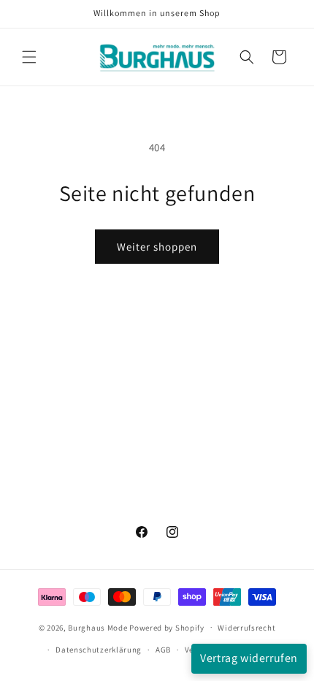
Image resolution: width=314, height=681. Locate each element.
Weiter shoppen (157, 247)
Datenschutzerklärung (98, 649)
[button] (29, 57)
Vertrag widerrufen (249, 658)
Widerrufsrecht (246, 628)
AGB (163, 649)
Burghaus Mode (97, 627)
